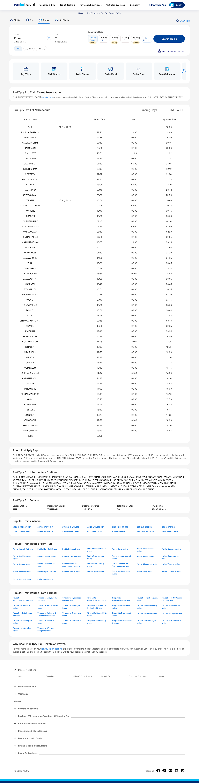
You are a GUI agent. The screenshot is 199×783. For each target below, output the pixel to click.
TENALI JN (30, 347)
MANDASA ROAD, (155, 477)
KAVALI (30, 399)
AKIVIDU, (38, 486)
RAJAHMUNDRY (30, 294)
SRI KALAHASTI (30, 425)
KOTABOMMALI (30, 195)
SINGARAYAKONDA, (46, 489)
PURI (30, 127)
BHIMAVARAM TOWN (30, 320)
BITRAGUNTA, (71, 489)
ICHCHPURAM (30, 169)
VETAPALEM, (136, 486)
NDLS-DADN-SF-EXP (22, 527)
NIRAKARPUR (30, 137)
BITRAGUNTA (30, 404)
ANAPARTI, (97, 483)
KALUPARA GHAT (30, 142)
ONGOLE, (17, 489)
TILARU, (33, 480)
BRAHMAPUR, (114, 477)
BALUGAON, (75, 477)
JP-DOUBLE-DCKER (145, 531)
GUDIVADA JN (30, 336)
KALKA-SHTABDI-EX (21, 531)
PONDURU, (63, 480)
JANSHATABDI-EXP (95, 527)
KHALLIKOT (30, 153)
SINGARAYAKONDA (30, 394)
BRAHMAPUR (30, 163)
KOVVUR (30, 300)
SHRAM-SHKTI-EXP (70, 531)
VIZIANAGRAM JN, (104, 480)
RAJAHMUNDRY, (125, 483)
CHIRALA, (125, 486)
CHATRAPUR (30, 158)
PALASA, (168, 477)
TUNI (30, 263)
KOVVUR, (138, 483)
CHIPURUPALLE (30, 221)
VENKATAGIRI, (107, 489)
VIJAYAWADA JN (30, 341)
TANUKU (30, 310)
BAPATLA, (115, 486)
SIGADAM (30, 216)
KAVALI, (60, 489)
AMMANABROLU (30, 378)
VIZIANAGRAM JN (30, 226)
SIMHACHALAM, (137, 480)
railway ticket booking (51, 648)
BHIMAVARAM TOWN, (23, 486)
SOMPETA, (140, 477)
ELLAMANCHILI (30, 258)
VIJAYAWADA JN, (77, 486)
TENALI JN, (91, 486)
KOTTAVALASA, (121, 480)
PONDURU (30, 211)
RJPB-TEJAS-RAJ (45, 531)
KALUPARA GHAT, (60, 477)
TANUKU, (165, 483)
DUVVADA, (168, 480)
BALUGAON (30, 148)
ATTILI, (173, 483)
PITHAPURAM (30, 273)
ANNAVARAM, (55, 483)
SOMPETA (30, 174)
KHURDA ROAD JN (30, 132)
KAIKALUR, (48, 486)
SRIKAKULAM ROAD (30, 205)
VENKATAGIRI (30, 420)
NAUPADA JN (30, 190)
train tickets (47, 97)
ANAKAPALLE (30, 252)
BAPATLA (30, 357)
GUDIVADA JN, (61, 486)
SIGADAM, (74, 480)
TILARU (30, 200)
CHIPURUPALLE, (87, 480)
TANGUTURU (30, 389)
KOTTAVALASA (30, 231)
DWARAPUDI (30, 289)
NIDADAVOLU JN (30, 305)
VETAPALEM (30, 368)
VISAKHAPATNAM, (154, 480)
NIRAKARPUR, (45, 477)
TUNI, (46, 483)
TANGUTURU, (29, 489)
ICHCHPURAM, (128, 477)
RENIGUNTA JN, (138, 489)
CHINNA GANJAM (30, 373)
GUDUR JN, (94, 489)
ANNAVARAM (30, 268)
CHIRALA (30, 362)
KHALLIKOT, (87, 477)
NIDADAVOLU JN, (151, 483)
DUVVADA (30, 247)
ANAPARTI (30, 284)
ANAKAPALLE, (20, 483)
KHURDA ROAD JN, (28, 477)
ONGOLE (30, 383)
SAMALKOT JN (30, 279)
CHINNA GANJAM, (152, 486)
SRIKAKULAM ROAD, (47, 480)
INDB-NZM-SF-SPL (120, 527)
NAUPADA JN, (179, 477)
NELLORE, (83, 489)
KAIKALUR (30, 331)
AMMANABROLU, (169, 486)
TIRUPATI (30, 436)
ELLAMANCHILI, (35, 483)
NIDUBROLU (30, 352)
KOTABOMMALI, (21, 480)
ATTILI (30, 315)
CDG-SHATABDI (168, 527)
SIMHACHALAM (30, 237)
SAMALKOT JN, (84, 483)
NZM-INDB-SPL (118, 531)
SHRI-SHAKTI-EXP (45, 527)
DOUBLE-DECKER (144, 527)
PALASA (30, 184)
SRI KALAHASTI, (122, 489)
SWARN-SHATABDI (70, 527)
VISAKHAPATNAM (30, 242)
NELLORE (30, 409)
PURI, (16, 477)
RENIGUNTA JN (30, 430)
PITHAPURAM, (69, 483)
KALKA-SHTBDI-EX (95, 531)
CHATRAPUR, (100, 477)
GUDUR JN (30, 415)
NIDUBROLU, (103, 486)
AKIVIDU (30, 326)
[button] (147, 39)
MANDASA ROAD (30, 179)
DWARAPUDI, (110, 483)
